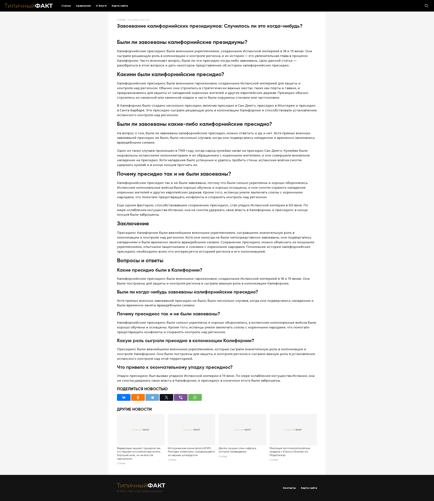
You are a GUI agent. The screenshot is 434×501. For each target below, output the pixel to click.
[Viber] (181, 397)
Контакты (289, 487)
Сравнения (83, 5)
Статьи (66, 5)
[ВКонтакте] (124, 397)
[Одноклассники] (138, 397)
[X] (166, 397)
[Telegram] (152, 397)
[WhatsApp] (195, 397)
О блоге (101, 5)
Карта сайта (120, 5)
